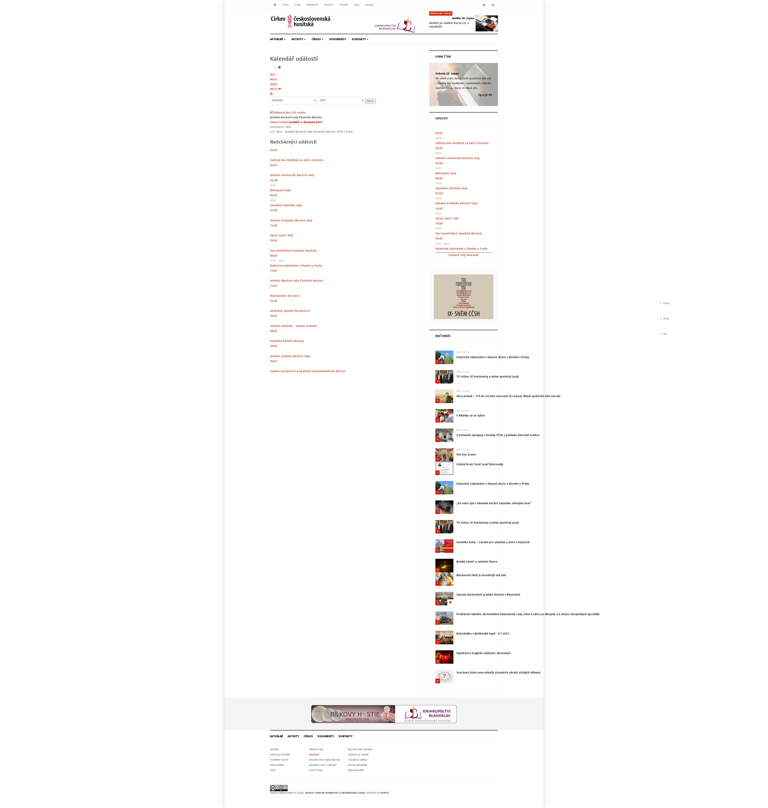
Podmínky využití (279, 760)
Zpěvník (343, 5)
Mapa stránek (277, 765)
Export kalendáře (357, 765)
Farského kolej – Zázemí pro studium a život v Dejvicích (493, 542)
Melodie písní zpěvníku (360, 749)
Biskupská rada (280, 190)
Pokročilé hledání (280, 754)
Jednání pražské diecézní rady (290, 356)
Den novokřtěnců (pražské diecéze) (293, 250)
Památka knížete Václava (287, 341)
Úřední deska (316, 749)
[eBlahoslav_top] (385, 21)
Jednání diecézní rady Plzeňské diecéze (296, 280)
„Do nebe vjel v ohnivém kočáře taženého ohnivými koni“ (493, 503)
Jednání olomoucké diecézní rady (292, 175)
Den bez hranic (466, 454)
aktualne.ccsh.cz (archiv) (322, 765)
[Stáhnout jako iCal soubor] (288, 112)
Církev (316, 39)
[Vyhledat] (271, 94)
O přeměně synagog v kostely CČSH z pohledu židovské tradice (497, 435)
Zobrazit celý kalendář (463, 255)
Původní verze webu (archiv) (324, 760)
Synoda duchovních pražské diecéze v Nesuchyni (488, 594)
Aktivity (298, 39)
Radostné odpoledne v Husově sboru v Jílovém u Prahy (492, 357)
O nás (298, 5)
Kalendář (314, 754)
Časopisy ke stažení (358, 754)
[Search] (493, 5)
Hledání (274, 749)
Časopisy (328, 5)
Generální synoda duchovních (289, 311)
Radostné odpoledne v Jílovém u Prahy (296, 265)
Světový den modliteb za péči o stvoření (296, 160)
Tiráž (272, 770)
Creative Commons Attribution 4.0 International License (335, 793)
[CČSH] (301, 20)
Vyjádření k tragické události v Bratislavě (483, 653)
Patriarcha (312, 5)
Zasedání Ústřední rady (286, 205)
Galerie (369, 5)
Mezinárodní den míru (285, 296)
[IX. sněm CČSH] (463, 296)
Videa (356, 5)
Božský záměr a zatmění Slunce (476, 561)
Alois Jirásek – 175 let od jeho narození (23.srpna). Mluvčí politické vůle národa (508, 396)
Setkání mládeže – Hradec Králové (293, 326)
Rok (272, 74)
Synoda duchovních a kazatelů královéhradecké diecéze (307, 371)
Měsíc (273, 79)
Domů (285, 5)
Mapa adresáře (356, 770)
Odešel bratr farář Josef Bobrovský (479, 464)
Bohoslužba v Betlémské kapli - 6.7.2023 (482, 633)
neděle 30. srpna (463, 18)
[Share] (483, 5)
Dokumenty (337, 39)
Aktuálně (277, 39)
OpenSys (384, 793)
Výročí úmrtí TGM (281, 235)
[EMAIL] (279, 67)
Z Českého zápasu (357, 760)
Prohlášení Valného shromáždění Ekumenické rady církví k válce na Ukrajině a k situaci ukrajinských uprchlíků (528, 614)
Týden (273, 84)
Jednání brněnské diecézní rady (291, 220)
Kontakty (359, 39)
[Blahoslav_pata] (384, 714)
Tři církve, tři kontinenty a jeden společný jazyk (487, 376)
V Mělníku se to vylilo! (470, 415)
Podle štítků (315, 770)
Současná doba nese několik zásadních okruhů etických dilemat (498, 672)
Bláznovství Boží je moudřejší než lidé (481, 575)
